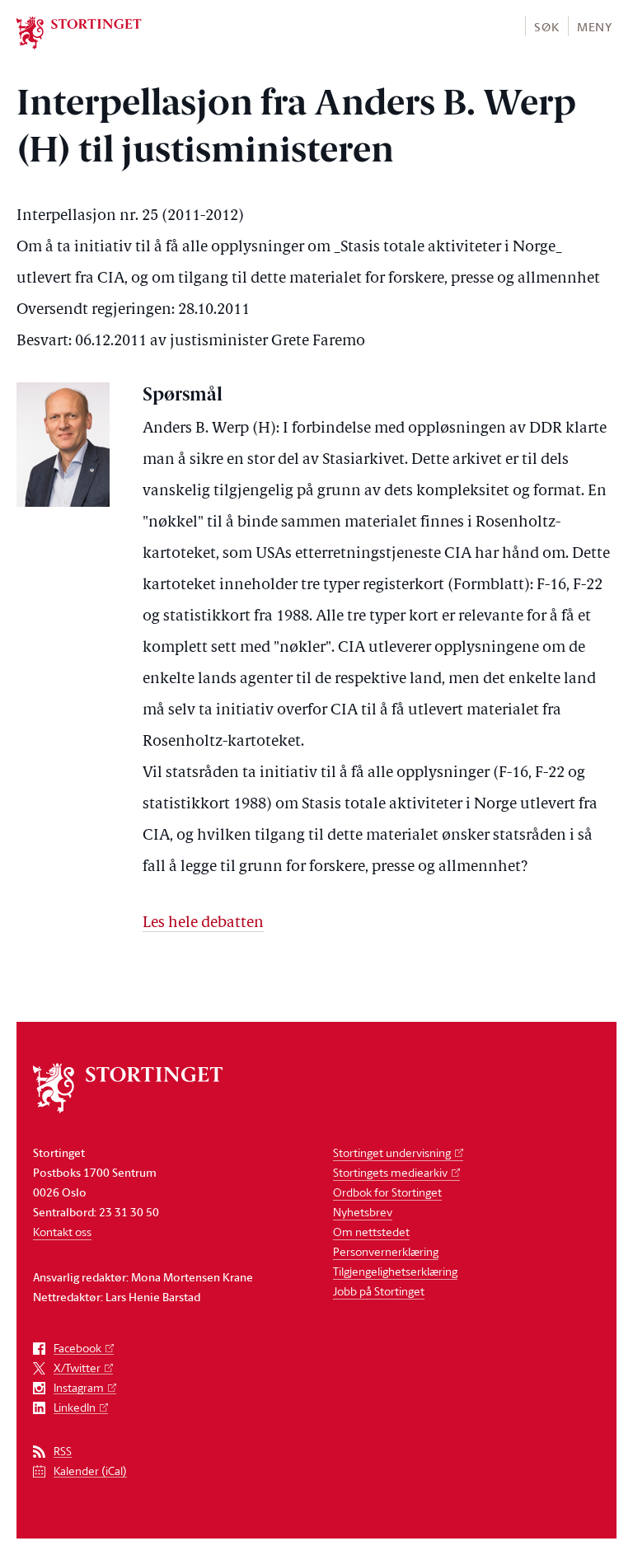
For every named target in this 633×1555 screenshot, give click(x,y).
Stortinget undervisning (392, 1152)
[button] (546, 26)
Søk (546, 27)
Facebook (77, 1348)
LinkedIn (75, 1408)
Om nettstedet (371, 1231)
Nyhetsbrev (362, 1212)
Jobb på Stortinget (378, 1291)
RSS (63, 1451)
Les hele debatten (203, 923)
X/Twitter (77, 1368)
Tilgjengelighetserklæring (395, 1271)
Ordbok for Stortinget (387, 1192)
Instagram (79, 1388)
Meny (594, 27)
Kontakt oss (62, 1231)
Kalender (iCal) (90, 1471)
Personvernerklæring (385, 1251)
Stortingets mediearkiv (390, 1172)
